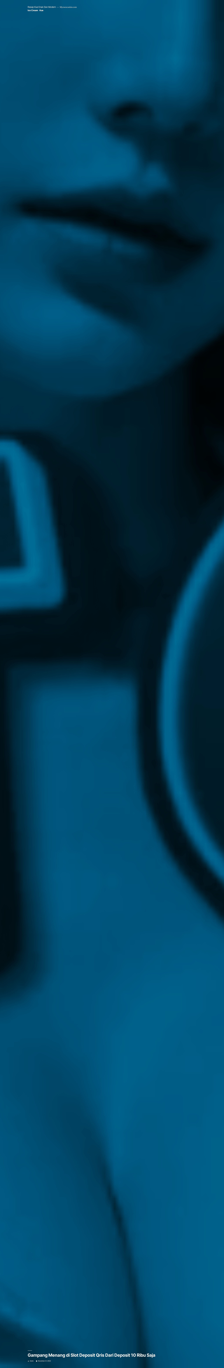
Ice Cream (33, 10)
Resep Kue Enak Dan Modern (42, 7)
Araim (32, 1361)
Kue (41, 10)
